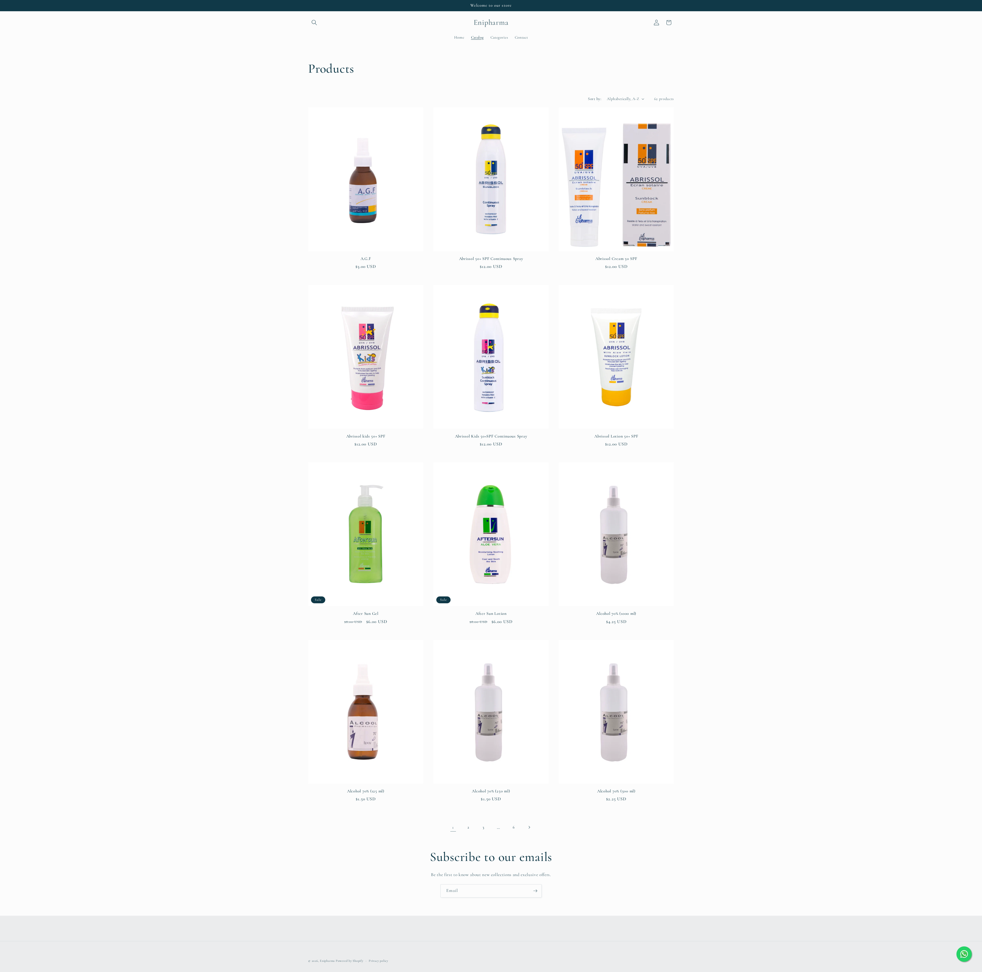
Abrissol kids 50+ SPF (365, 436)
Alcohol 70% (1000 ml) (616, 613)
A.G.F (366, 258)
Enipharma (327, 961)
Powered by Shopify (349, 961)
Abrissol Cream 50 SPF (616, 258)
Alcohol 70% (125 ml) (365, 791)
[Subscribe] (535, 891)
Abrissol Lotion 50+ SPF (616, 436)
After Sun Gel (365, 613)
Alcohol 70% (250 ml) (491, 791)
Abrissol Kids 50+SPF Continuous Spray (491, 436)
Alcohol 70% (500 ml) (616, 791)
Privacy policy (378, 961)
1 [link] (453, 827)
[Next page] (529, 827)
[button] (314, 22)
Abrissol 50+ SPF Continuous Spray (491, 258)
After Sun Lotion (491, 613)
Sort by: (594, 98)
